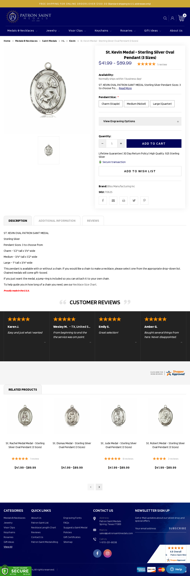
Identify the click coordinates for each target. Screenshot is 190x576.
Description (18, 220)
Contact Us (37, 537)
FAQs (66, 522)
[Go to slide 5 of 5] (91, 487)
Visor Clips (76, 30)
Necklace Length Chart (43, 527)
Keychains (101, 30)
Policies (67, 532)
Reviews (93, 220)
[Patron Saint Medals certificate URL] (167, 372)
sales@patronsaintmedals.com (116, 533)
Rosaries (126, 30)
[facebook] (97, 553)
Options (25, 477)
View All (8, 546)
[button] (140, 121)
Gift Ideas (151, 30)
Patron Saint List (40, 522)
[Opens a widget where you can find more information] (176, 569)
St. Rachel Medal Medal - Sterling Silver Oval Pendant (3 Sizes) (25, 445)
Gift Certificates (71, 537)
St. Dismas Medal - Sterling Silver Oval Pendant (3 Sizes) (72, 445)
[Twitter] (134, 201)
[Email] (113, 201)
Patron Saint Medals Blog (44, 541)
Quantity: (105, 136)
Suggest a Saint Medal (75, 527)
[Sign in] (172, 18)
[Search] (165, 18)
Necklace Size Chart (84, 284)
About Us (176, 30)
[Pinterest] (144, 201)
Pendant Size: (108, 97)
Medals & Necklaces (20, 30)
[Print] (123, 201)
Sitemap (68, 541)
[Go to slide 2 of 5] (99, 487)
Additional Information (57, 220)
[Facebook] (103, 201)
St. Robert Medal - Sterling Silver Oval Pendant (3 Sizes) (165, 445)
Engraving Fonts (72, 517)
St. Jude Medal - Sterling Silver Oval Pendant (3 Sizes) (119, 445)
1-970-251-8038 (108, 542)
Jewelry (51, 30)
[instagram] (107, 553)
